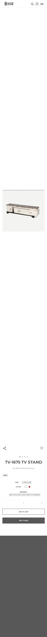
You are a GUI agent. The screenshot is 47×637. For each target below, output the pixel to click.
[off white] (26, 487)
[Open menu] (41, 4)
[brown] (29, 487)
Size (16, 482)
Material (23, 492)
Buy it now (23, 520)
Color (18, 487)
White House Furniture (24, 468)
